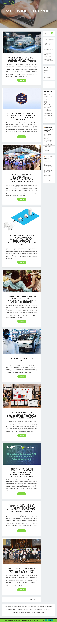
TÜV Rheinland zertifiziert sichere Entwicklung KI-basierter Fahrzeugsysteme (22, 59)
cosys (49, 98)
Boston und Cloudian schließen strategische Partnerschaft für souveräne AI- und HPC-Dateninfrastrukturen (22, 472)
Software (49, 115)
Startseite (48, 1)
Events (45, 72)
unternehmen (48, 120)
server (45, 113)
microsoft (46, 110)
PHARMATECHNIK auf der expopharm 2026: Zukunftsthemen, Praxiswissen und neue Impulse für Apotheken (22, 178)
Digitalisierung (48, 103)
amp (45, 94)
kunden (48, 106)
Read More (23, 80)
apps (51, 94)
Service (53, 1)
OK (45, 620)
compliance (46, 98)
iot (44, 106)
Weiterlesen (50, 620)
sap (49, 112)
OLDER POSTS (31, 599)
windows (48, 121)
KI (45, 106)
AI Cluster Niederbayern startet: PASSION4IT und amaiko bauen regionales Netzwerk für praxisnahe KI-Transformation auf (21, 508)
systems (45, 118)
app (49, 94)
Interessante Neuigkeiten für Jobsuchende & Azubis (48, 129)
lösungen (48, 107)
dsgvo (45, 104)
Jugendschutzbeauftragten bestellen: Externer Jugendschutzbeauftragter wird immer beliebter (21, 299)
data (52, 98)
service (47, 113)
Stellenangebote (47, 77)
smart (45, 115)
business (46, 96)
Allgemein (46, 70)
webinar (45, 121)
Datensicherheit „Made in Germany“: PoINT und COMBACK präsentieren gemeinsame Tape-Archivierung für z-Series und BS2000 (21, 240)
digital (45, 101)
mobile (49, 110)
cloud (50, 96)
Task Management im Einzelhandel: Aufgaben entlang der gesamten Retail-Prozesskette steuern (22, 415)
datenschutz (49, 99)
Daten (45, 99)
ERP (50, 104)
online (45, 112)
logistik (51, 106)
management (47, 109)
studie (48, 117)
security (51, 111)
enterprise (47, 104)
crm (50, 98)
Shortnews (46, 75)
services (50, 113)
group (52, 104)
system (50, 117)
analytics (47, 94)
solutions (45, 117)
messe (52, 109)
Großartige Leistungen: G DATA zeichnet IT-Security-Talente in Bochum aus (21, 570)
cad (48, 96)
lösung (45, 107)
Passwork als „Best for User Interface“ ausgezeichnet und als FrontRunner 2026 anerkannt (21, 116)
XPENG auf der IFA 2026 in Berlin (21, 360)
